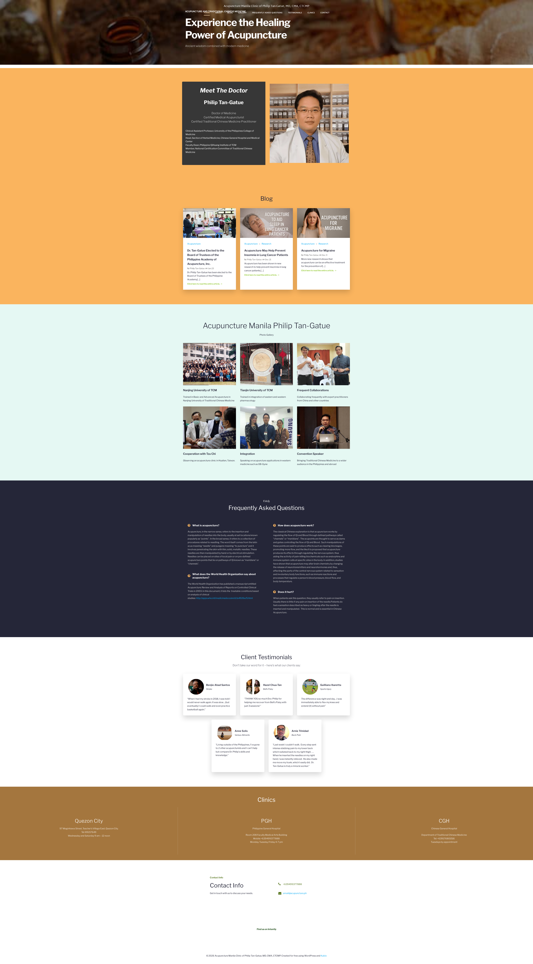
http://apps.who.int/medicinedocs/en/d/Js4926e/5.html (224, 598)
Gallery (242, 12)
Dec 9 (324, 255)
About (218, 12)
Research (266, 243)
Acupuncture (194, 243)
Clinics (311, 12)
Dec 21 (268, 259)
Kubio (324, 955)
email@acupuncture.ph (295, 893)
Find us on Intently (266, 929)
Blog (230, 12)
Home (207, 12)
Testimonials (295, 12)
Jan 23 (211, 268)
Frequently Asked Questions (267, 12)
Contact (324, 12)
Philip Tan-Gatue (197, 268)
